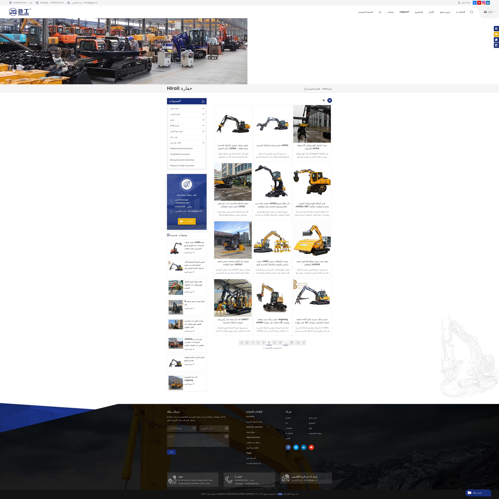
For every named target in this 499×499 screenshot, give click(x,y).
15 (292, 342)
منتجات (390, 12)
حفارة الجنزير (175, 114)
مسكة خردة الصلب (253, 442)
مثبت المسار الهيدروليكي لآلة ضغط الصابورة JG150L (312, 147)
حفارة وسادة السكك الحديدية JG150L (272, 145)
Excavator (250, 416)
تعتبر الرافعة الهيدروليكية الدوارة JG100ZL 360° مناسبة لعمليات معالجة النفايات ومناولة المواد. (312, 205)
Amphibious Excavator (180, 154)
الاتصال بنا (460, 12)
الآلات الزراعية (175, 142)
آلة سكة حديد (251, 458)
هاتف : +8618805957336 (22, 3)
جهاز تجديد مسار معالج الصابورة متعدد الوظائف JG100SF (312, 263)
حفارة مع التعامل (176, 131)
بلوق (310, 428)
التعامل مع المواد (252, 448)
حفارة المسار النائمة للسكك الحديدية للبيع (194, 359)
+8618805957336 (182, 203)
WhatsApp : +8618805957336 (52, 3)
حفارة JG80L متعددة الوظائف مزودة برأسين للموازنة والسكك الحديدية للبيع (272, 263)
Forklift (404, 12)
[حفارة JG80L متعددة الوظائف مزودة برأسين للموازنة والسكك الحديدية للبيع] (272, 240)
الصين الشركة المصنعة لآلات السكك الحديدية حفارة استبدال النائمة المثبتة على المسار (194, 265)
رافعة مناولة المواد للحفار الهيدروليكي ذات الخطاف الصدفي (193, 284)
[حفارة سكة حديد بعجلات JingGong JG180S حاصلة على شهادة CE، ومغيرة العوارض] (272, 298)
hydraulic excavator (254, 427)
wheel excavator (253, 437)
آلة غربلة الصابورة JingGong (190, 379)
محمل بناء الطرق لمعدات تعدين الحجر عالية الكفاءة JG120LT (233, 263)
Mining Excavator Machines (182, 159)
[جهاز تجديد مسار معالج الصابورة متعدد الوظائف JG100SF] (312, 240)
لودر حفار (173, 137)
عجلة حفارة (174, 108)
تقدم (171, 452)
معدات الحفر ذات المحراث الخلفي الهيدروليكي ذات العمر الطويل (193, 324)
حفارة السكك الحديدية (254, 422)
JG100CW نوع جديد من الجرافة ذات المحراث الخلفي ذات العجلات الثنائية (194, 342)
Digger (249, 453)
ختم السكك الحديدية (253, 463)
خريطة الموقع (466, 2)
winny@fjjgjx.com (195, 211)
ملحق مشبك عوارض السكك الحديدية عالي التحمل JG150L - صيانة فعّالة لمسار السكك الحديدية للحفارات (233, 147)
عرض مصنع (445, 12)
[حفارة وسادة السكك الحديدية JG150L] (272, 124)
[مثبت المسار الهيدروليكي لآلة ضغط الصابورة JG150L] (312, 124)
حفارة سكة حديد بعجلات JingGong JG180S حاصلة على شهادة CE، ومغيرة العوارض (272, 321)
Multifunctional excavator (181, 148)
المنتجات (289, 428)
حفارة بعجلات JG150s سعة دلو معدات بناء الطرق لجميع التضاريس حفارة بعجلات (194, 245)
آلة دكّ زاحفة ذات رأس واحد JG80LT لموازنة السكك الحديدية (233, 321)
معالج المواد (250, 432)
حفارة (172, 119)
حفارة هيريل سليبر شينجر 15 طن (194, 303)
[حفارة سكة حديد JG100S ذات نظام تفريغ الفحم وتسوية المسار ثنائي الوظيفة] (272, 182)
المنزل (288, 418)
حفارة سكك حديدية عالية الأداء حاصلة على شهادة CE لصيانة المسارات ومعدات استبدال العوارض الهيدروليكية (312, 321)
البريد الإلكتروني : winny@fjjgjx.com (84, 3)
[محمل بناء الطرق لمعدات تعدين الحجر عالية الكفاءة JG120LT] (233, 240)
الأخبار (431, 12)
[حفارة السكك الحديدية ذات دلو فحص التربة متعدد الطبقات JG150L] (233, 182)
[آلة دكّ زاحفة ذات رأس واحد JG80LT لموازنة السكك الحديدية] (233, 298)
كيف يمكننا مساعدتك (187, 195)
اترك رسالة (477, 492)
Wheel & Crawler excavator (182, 165)
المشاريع (419, 12)
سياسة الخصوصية (315, 433)
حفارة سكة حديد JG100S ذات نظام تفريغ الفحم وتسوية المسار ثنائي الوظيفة (272, 205)
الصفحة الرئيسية (366, 12)
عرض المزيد (188, 252)
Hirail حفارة (327, 89)
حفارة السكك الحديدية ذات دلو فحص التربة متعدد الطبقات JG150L (233, 205)
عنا (380, 12)
